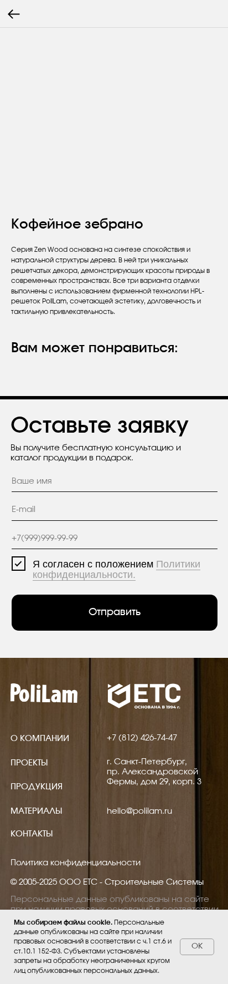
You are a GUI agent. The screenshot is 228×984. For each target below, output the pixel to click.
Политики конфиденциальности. (116, 569)
